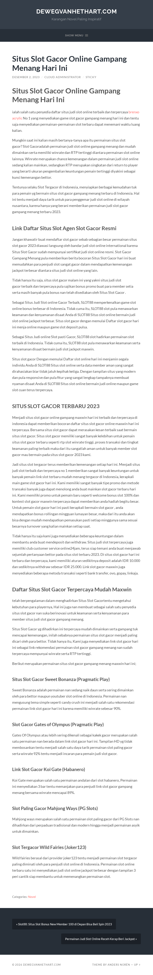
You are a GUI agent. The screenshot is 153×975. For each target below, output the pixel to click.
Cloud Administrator (62, 77)
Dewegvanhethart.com (76, 11)
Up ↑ (137, 964)
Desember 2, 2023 (26, 77)
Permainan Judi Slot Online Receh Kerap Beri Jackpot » (101, 939)
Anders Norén (119, 964)
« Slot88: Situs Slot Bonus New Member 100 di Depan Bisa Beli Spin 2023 (64, 924)
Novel (32, 896)
